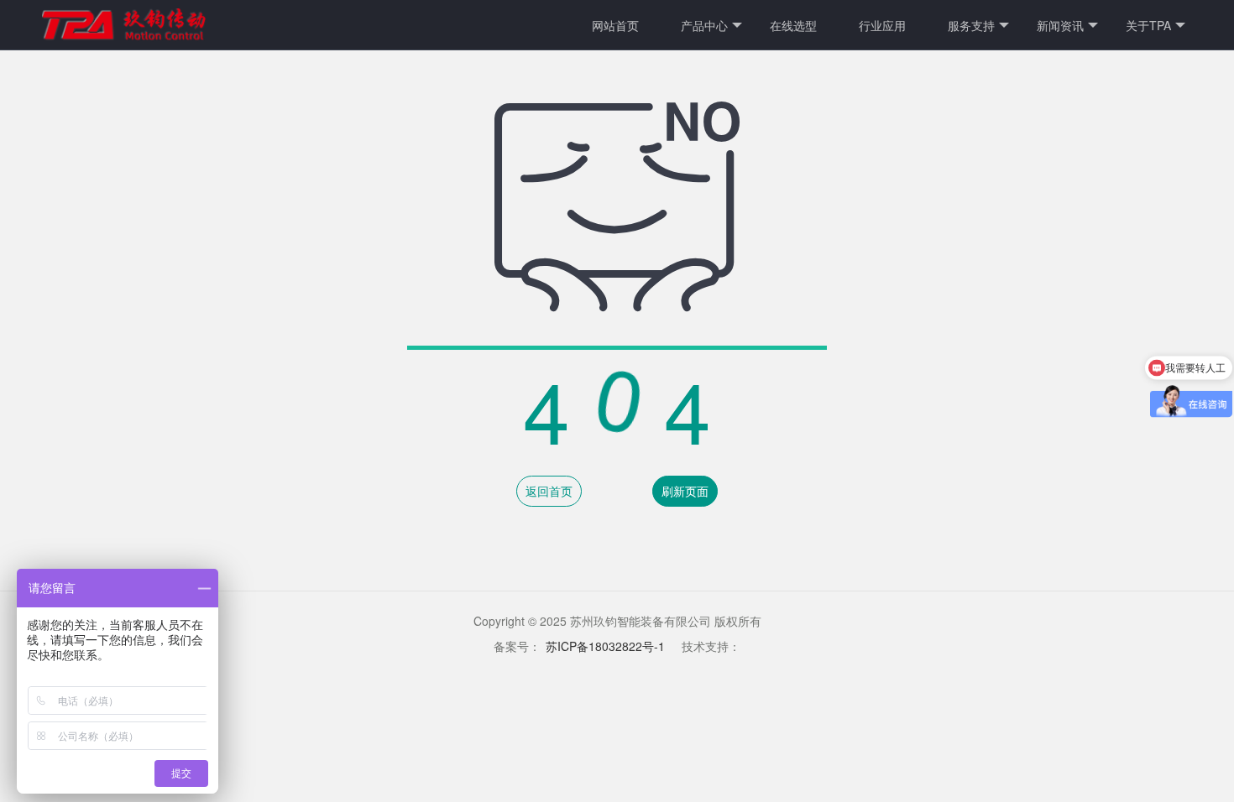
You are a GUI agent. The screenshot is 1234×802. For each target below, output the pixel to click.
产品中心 (704, 25)
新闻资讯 (1060, 25)
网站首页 (615, 25)
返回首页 (549, 490)
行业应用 (882, 25)
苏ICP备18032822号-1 (605, 646)
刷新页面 (685, 490)
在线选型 (793, 25)
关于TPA (1148, 25)
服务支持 (971, 25)
